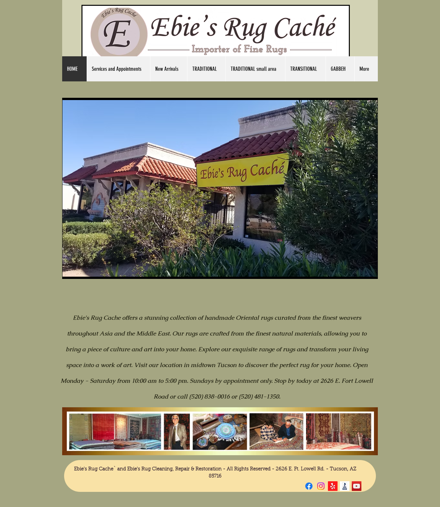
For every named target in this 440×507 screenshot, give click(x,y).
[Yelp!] (333, 486)
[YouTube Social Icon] (356, 486)
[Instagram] (321, 486)
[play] (362, 273)
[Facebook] (309, 486)
